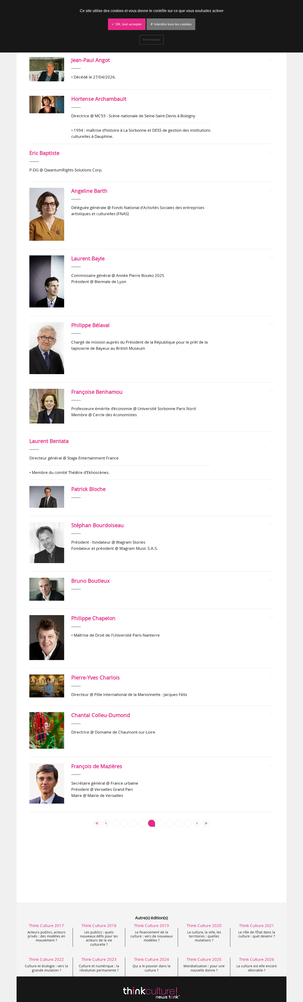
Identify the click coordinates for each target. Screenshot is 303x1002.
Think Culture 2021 (256, 925)
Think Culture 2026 (256, 959)
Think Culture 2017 (46, 925)
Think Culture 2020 (204, 925)
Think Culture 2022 (46, 959)
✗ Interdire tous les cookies (171, 24)
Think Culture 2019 (151, 925)
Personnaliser (151, 39)
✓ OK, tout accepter (127, 24)
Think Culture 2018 (98, 925)
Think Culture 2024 (151, 959)
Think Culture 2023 (98, 959)
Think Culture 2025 (204, 959)
